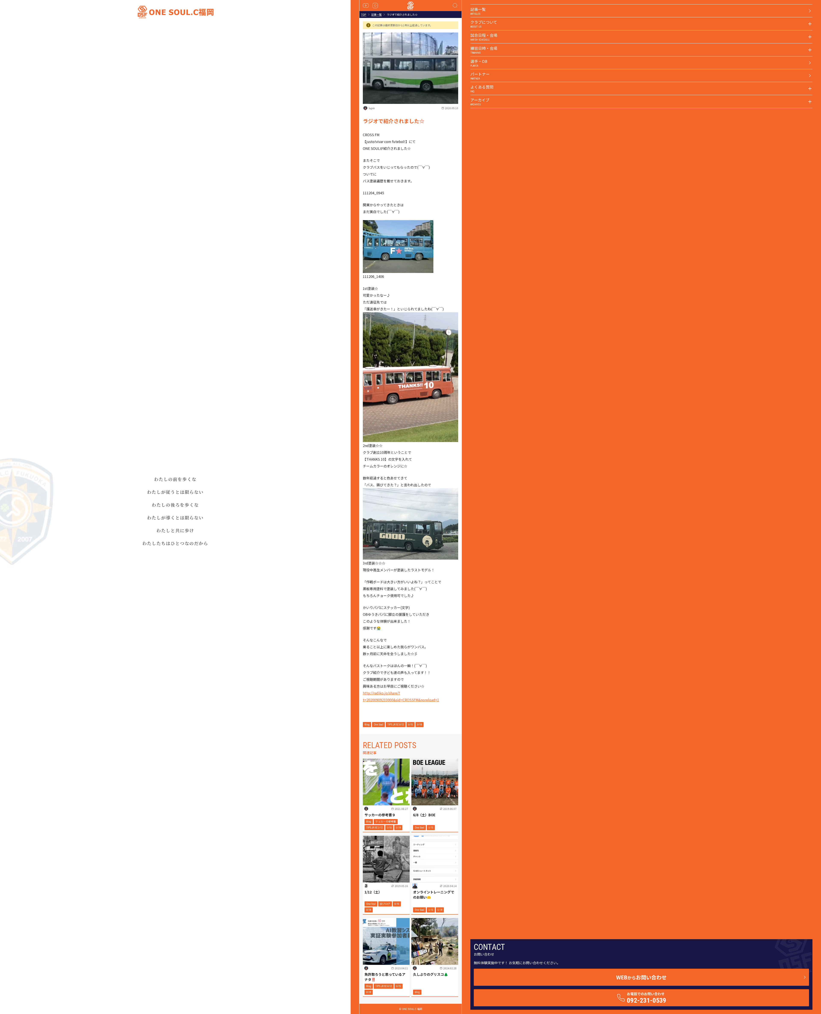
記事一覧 (376, 14)
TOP (363, 14)
